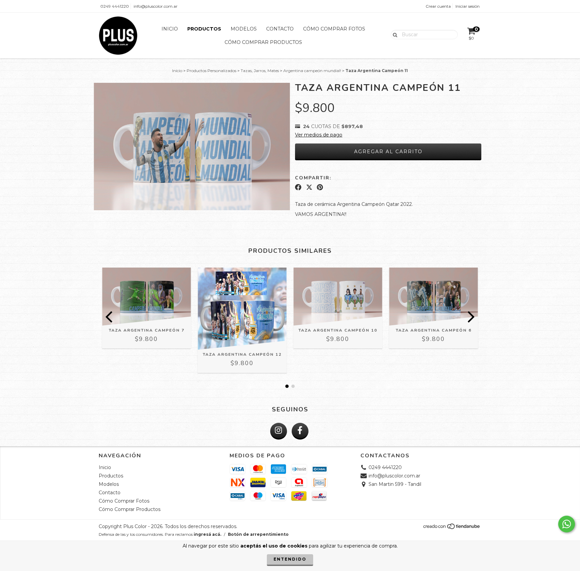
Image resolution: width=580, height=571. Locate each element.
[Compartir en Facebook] (298, 187)
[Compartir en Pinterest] (320, 187)
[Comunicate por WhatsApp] (566, 524)
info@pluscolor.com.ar (156, 6)
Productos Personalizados (211, 70)
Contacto (280, 29)
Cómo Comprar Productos (263, 42)
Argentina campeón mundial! (312, 70)
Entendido (290, 559)
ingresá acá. (207, 534)
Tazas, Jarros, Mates (260, 70)
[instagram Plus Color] (278, 431)
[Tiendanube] (452, 527)
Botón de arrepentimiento (258, 534)
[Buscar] (393, 34)
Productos (204, 29)
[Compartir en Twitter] (309, 187)
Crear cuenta (438, 6)
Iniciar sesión (467, 6)
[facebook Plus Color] (300, 431)
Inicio (169, 29)
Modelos (244, 29)
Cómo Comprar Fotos (334, 29)
